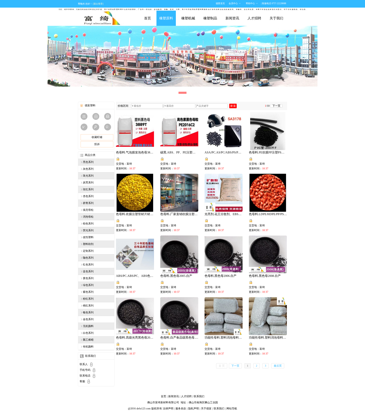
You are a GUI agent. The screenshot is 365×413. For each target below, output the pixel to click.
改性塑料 (88, 237)
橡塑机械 (188, 18)
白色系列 (88, 333)
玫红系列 (88, 189)
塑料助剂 (88, 244)
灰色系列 (88, 168)
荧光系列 (88, 230)
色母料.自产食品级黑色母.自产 (179, 337)
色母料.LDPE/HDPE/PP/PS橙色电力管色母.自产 (268, 214)
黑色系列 (88, 162)
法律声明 (168, 408)
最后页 (278, 365)
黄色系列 (88, 278)
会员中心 (233, 3)
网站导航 (231, 408)
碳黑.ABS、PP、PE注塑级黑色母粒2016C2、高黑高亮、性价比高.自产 (179, 152)
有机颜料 (88, 346)
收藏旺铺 (97, 137)
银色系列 (88, 312)
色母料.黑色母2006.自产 (220, 275)
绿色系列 (88, 285)
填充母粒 (88, 209)
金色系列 (88, 319)
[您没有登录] (118, 159)
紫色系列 (88, 292)
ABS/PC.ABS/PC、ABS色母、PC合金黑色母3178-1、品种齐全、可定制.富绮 (135, 275)
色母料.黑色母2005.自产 (176, 275)
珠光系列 (88, 175)
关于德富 (206, 408)
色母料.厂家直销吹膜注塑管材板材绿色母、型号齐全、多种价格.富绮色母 (179, 214)
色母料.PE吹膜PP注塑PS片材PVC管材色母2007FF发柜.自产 (268, 152)
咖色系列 (88, 257)
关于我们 (276, 18)
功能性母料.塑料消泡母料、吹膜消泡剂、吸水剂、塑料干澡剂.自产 (224, 337)
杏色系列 (88, 196)
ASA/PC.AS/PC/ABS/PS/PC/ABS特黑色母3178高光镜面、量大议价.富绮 (224, 152)
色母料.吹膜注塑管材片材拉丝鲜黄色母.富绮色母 (135, 214)
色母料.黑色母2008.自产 (265, 275)
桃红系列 (88, 305)
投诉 (97, 144)
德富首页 (220, 3)
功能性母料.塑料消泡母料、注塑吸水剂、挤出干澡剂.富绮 (268, 337)
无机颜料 (88, 326)
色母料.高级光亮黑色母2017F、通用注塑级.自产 (135, 337)
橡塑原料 (166, 18)
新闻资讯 (232, 18)
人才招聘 (254, 18)
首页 (147, 18)
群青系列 (88, 203)
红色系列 (88, 264)
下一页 (276, 105)
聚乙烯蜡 (88, 339)
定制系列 (88, 251)
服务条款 (180, 408)
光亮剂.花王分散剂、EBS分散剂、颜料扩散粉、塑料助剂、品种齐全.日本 (224, 214)
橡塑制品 (210, 18)
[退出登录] (98, 3)
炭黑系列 (88, 182)
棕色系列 (88, 223)
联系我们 (199, 396)
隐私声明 (193, 408)
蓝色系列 (88, 271)
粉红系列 (88, 298)
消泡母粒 (88, 216)
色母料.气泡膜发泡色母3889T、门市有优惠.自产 (135, 152)
